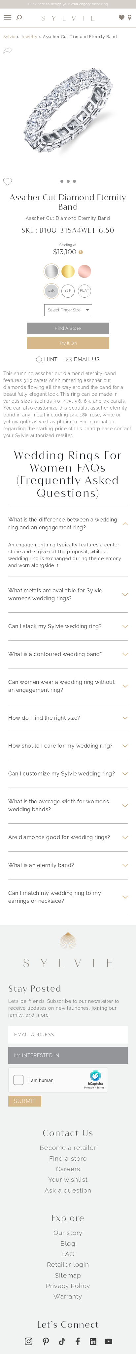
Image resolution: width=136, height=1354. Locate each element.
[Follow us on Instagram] (28, 1341)
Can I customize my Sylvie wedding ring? (61, 774)
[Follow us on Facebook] (78, 1341)
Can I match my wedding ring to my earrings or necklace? (54, 897)
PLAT (84, 290)
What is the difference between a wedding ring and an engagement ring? (63, 524)
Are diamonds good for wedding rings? (59, 837)
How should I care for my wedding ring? (60, 746)
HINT (50, 359)
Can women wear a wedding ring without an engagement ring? (61, 686)
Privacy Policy (68, 1285)
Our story (68, 1232)
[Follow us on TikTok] (62, 1341)
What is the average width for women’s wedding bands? (58, 805)
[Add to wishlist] (122, 17)
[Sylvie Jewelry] (68, 17)
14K (51, 290)
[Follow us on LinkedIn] (93, 1341)
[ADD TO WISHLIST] (7, 181)
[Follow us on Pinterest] (45, 1341)
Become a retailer (68, 1147)
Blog (68, 1243)
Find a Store (68, 328)
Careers (68, 1169)
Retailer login (68, 1264)
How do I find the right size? (44, 718)
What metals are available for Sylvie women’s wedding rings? (55, 594)
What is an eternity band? (41, 865)
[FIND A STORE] (130, 17)
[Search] (19, 17)
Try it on (68, 343)
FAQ (68, 1254)
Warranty (67, 1296)
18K (68, 290)
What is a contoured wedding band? (55, 654)
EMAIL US (87, 359)
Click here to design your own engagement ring (68, 4)
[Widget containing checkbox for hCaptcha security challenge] (58, 1080)
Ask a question (68, 1190)
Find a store (68, 1158)
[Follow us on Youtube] (108, 1341)
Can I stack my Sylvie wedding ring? (55, 626)
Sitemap (68, 1275)
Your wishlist (68, 1179)
